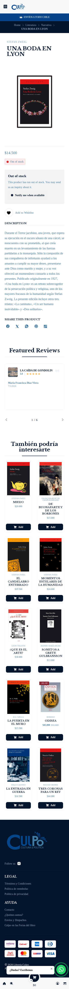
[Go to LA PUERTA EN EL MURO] (18, 697)
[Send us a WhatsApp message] (61, 969)
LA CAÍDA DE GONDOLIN (36, 370)
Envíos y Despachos (15, 920)
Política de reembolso (16, 888)
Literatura (30, 25)
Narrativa (46, 25)
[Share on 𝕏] (17, 326)
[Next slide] (61, 420)
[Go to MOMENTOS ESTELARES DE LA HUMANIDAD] (50, 554)
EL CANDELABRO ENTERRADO (18, 582)
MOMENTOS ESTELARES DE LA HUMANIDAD (50, 582)
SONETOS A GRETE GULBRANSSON (50, 653)
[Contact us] (65, 982)
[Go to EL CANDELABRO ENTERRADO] (18, 554)
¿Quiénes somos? (14, 914)
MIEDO (18, 502)
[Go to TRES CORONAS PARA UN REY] (50, 765)
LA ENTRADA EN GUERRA (18, 790)
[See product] (13, 372)
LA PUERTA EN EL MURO (18, 722)
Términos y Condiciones (18, 883)
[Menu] (5, 6)
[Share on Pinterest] (36, 326)
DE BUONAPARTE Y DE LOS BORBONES (50, 508)
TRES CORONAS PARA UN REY (51, 790)
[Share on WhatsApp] (26, 326)
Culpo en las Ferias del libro (20, 925)
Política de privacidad (16, 894)
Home (17, 25)
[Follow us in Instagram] (19, 863)
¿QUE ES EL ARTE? (18, 651)
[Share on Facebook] (8, 326)
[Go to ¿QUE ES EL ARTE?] (18, 626)
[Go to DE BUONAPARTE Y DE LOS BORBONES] (50, 478)
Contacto (9, 909)
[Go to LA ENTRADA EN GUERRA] (18, 765)
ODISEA (51, 720)
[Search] (11, 982)
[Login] (57, 982)
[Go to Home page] (18, 7)
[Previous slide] (7, 420)
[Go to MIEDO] (18, 478)
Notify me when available (29, 195)
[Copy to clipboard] (45, 326)
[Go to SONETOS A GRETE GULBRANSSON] (50, 626)
